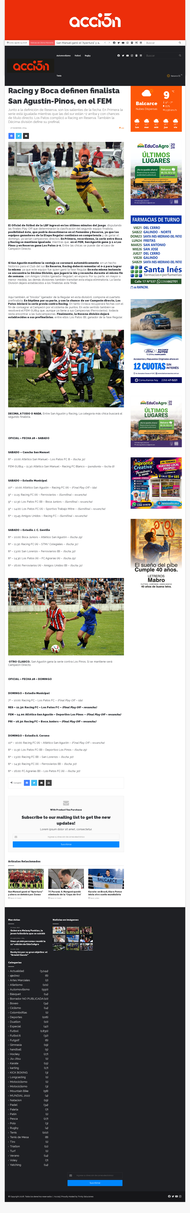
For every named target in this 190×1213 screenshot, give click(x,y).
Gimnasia (16, 1044)
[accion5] (30, 66)
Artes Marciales (20, 980)
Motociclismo (18, 1081)
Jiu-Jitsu (15, 1058)
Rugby (88, 55)
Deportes (16, 1017)
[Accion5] (95, 19)
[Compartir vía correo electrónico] (26, 136)
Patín (13, 1114)
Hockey (15, 1054)
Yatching (15, 1164)
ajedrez (15, 975)
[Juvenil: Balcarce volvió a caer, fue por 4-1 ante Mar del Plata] (72, 947)
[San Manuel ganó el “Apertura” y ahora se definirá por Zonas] (26, 879)
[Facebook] (11, 136)
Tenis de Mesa (19, 1137)
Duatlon (15, 1021)
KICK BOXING (18, 1072)
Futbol (78, 55)
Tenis (59, 76)
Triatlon (15, 1146)
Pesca (14, 1118)
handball (15, 1049)
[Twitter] (19, 136)
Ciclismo (15, 1007)
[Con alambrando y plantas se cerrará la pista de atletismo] (59, 947)
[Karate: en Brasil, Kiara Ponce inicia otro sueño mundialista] (106, 879)
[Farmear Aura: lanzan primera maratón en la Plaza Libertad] (86, 947)
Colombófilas (18, 1012)
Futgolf (14, 1040)
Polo (13, 1123)
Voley (13, 1160)
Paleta (14, 1109)
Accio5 (57, 1196)
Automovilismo (64, 55)
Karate (14, 1063)
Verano (14, 1155)
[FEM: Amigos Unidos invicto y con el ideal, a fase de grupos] (86, 930)
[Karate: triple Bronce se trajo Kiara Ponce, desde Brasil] (59, 930)
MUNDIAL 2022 (20, 1095)
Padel (13, 1104)
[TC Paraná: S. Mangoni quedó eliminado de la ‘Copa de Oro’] (66, 879)
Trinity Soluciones (85, 1196)
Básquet (15, 994)
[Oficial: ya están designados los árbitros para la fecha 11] (86, 938)
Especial (15, 1026)
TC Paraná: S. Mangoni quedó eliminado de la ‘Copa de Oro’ (93, 42)
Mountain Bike (19, 1091)
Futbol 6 (15, 1035)
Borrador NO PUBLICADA (26, 998)
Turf (12, 1151)
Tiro (12, 1141)
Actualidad (17, 971)
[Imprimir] (49, 783)
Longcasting (18, 1077)
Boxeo (14, 1003)
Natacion (16, 1100)
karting (14, 1067)
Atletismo (16, 984)
